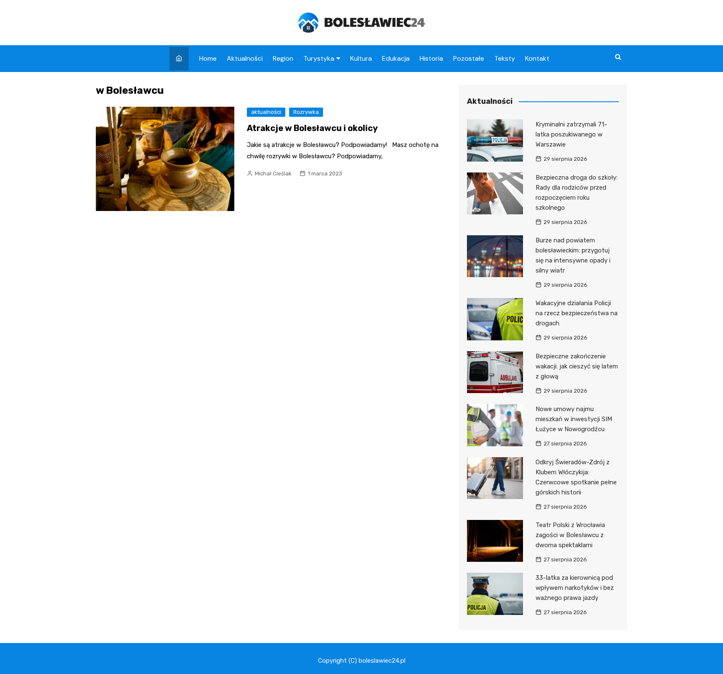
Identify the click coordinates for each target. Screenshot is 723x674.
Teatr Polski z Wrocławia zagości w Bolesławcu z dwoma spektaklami (570, 535)
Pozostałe (468, 58)
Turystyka (318, 58)
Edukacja (396, 58)
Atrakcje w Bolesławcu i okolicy (312, 128)
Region (283, 58)
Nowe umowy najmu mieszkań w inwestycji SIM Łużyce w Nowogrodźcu (574, 419)
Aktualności (245, 58)
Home (208, 58)
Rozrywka (306, 112)
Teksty (504, 58)
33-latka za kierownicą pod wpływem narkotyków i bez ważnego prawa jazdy (575, 588)
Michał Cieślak (273, 173)
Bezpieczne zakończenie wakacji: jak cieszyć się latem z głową (577, 366)
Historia (431, 58)
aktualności (266, 112)
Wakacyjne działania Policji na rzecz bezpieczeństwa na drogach (577, 313)
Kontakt (537, 58)
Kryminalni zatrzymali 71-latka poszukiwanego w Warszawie (571, 134)
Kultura (361, 58)
